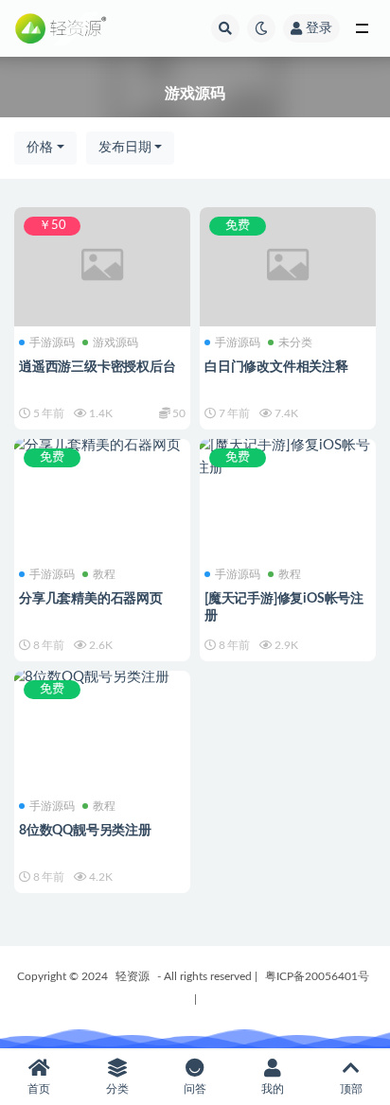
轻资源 (132, 976)
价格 (40, 147)
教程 (104, 574)
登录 (319, 28)
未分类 (295, 342)
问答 (195, 1089)
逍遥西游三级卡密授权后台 (97, 367)
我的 (272, 1089)
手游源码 (52, 342)
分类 (117, 1089)
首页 (38, 1089)
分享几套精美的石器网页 (91, 598)
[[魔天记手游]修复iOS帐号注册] (288, 457)
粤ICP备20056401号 (317, 976)
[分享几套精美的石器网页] (102, 445)
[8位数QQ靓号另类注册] (102, 677)
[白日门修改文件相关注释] (288, 264)
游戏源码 (115, 342)
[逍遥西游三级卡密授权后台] (102, 264)
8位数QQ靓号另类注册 (85, 830)
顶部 (351, 1089)
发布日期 (124, 147)
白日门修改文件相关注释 (276, 367)
